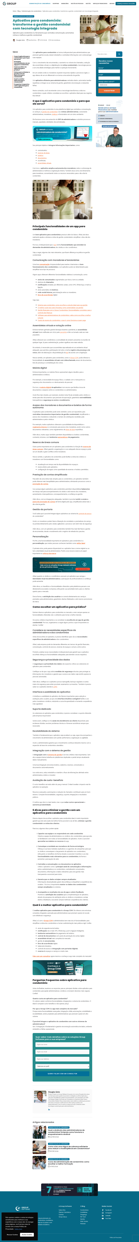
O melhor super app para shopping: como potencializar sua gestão (60, 307)
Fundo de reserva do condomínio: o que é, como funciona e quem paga (62, 320)
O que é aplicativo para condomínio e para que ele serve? (22, 58)
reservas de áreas (43, 153)
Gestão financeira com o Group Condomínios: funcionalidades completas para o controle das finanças (65, 311)
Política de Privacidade (116, 1238)
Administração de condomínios (39, 3)
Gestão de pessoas (77, 3)
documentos (42, 158)
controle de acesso (84, 513)
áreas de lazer (70, 429)
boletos (40, 155)
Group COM (74, 357)
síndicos (54, 114)
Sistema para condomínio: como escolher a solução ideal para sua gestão (62, 305)
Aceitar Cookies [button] (27, 1234)
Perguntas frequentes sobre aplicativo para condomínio (21, 86)
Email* (100, 75)
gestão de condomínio (49, 111)
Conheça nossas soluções (126, 3)
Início (14, 11)
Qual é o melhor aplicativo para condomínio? (19, 80)
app (55, 244)
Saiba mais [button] (18, 1229)
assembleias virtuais (44, 163)
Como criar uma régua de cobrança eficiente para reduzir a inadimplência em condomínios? (69, 1147)
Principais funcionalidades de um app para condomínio (22, 63)
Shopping (56, 3)
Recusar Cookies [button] (12, 1234)
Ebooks (112, 3)
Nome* (101, 68)
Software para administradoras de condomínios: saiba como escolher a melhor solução (64, 316)
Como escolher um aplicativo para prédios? (20, 68)
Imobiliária (65, 3)
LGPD (55, 686)
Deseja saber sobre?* (106, 82)
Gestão (88, 3)
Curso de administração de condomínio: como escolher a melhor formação (68, 1163)
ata (67, 352)
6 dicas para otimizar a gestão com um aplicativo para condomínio (22, 75)
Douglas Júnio (20, 40)
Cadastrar (109, 91)
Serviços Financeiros (100, 3)
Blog (18, 11)
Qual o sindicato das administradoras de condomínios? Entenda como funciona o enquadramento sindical (66, 1132)
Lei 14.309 (63, 332)
